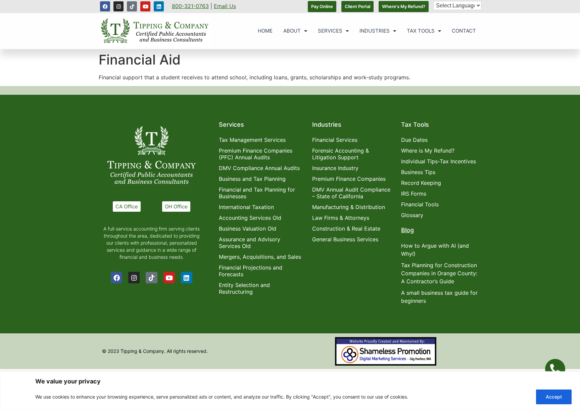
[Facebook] (105, 6)
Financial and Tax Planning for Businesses (257, 193)
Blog (407, 230)
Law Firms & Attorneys (340, 217)
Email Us (225, 6)
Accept (554, 397)
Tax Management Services (252, 139)
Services (330, 31)
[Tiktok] (132, 6)
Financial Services (334, 139)
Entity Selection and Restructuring (244, 288)
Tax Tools (421, 31)
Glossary (412, 215)
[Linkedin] (159, 6)
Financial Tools (420, 204)
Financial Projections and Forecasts (250, 271)
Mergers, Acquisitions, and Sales (260, 256)
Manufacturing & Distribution (348, 207)
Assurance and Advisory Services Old (249, 242)
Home (265, 31)
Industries (374, 31)
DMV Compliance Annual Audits (259, 168)
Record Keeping (421, 182)
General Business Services (345, 239)
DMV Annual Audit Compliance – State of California (351, 193)
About (292, 31)
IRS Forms (413, 193)
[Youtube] (145, 6)
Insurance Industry (335, 168)
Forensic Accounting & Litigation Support (340, 154)
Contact (464, 31)
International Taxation (246, 207)
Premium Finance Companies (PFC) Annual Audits (255, 154)
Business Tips (418, 172)
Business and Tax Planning (252, 178)
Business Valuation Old (247, 228)
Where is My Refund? (427, 150)
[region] (290, 390)
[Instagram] (118, 6)
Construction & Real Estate (346, 228)
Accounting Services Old (250, 217)
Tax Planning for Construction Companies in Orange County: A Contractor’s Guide (439, 273)
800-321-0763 (190, 6)
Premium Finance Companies (349, 178)
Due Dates (414, 139)
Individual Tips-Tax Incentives (438, 161)
